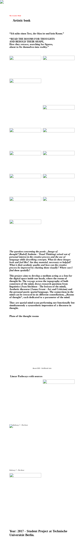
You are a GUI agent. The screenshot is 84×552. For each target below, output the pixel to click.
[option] (42, 345)
